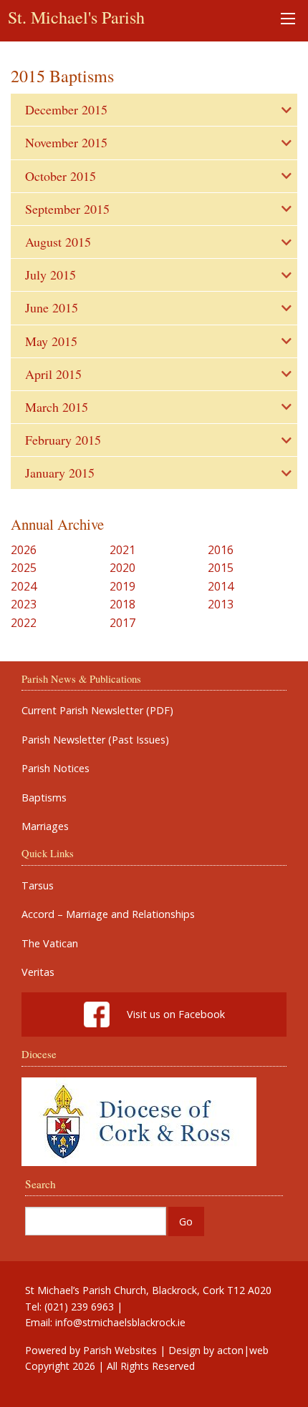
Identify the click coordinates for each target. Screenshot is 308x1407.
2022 (24, 623)
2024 (24, 586)
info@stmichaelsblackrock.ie (120, 1322)
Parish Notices (55, 769)
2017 (122, 623)
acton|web (243, 1350)
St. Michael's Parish (76, 17)
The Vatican (49, 944)
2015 (221, 568)
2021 (122, 550)
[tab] (154, 110)
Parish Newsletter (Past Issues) (95, 740)
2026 (24, 550)
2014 (221, 586)
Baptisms (44, 798)
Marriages (45, 826)
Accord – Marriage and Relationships (108, 914)
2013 (221, 604)
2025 (24, 568)
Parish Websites (120, 1350)
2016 (221, 550)
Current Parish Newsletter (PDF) (97, 711)
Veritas (37, 972)
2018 (122, 604)
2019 (122, 586)
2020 (122, 568)
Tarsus (37, 886)
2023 (24, 604)
